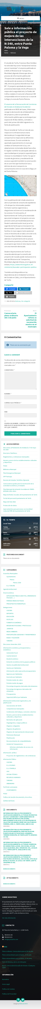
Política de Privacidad (9, 994)
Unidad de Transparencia (15, 744)
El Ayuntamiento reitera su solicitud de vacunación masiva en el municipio (30, 320)
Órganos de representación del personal (20, 732)
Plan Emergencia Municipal (11, 473)
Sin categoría (25, 301)
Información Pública (9, 759)
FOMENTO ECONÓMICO (14, 623)
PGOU (5, 466)
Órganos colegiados (13, 726)
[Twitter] (23, 1000)
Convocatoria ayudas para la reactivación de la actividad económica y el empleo (18, 485)
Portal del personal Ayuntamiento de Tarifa (17, 498)
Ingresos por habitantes (14, 674)
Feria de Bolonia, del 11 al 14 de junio (14, 962)
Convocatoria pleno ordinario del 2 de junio (11, 315)
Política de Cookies (8, 989)
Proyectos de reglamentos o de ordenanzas (21, 756)
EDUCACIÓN (10, 616)
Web (5, 412)
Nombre (7, 394)
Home (6, 53)
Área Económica (8, 593)
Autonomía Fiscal (12, 653)
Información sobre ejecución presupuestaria (21, 671)
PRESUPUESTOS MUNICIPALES (16, 604)
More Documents (9, 869)
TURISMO (9, 641)
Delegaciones (7, 607)
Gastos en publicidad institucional (18, 665)
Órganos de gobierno (14, 729)
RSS (5, 947)
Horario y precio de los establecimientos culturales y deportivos (20, 716)
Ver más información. (9, 918)
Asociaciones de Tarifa (14, 706)
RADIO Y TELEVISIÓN (13, 638)
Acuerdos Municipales (10, 573)
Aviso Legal (6, 984)
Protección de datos (10, 505)
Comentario (9, 370)
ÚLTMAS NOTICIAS (9, 801)
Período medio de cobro (15, 680)
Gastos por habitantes (14, 668)
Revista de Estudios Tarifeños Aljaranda (16, 480)
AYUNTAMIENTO (11, 790)
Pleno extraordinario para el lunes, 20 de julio (16, 955)
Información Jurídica (10, 753)
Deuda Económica (12, 659)
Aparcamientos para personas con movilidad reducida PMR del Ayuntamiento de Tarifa (17, 510)
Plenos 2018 (17, 583)
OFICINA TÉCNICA (12, 774)
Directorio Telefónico (10, 453)
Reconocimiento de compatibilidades (19, 741)
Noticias (13, 53)
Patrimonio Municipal (13, 735)
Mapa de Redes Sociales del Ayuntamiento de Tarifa (20, 495)
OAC (8, 771)
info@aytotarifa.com (11, 939)
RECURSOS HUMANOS (14, 777)
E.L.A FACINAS (11, 765)
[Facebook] (18, 1000)
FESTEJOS (10, 619)
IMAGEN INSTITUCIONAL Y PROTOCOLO (19, 626)
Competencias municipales (15, 709)
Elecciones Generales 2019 (12, 644)
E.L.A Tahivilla (11, 586)
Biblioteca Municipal (9, 469)
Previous (7, 311)
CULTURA (9, 610)
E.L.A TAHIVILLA (11, 768)
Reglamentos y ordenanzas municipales (16, 457)
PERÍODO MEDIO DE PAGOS (15, 601)
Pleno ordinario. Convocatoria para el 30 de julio (17, 951)
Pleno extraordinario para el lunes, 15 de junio (17, 958)
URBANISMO (10, 783)
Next (35, 311)
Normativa (5, 979)
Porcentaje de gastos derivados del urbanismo (22, 686)
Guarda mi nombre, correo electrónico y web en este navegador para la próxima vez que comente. (20, 425)
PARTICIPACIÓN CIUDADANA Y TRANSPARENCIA (21, 635)
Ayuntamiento (11, 577)
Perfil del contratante (10, 787)
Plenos (12, 580)
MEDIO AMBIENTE (12, 632)
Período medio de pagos (15, 683)
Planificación (11, 738)
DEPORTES (10, 613)
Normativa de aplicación (14, 720)
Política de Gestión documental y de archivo (17, 797)
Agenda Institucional (10, 589)
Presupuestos (11, 694)
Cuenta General (12, 656)
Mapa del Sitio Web (9, 502)
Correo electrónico (12, 403)
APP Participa (7, 477)
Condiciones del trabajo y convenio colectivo (21, 712)
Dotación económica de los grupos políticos (21, 662)
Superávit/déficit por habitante (17, 697)
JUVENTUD (10, 629)
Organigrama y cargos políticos (17, 723)
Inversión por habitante (14, 677)
